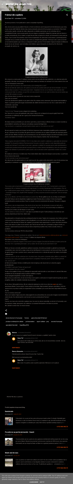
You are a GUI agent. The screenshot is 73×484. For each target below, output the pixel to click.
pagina (54, 284)
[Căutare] (70, 5)
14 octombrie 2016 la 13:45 (31, 338)
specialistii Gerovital (11, 325)
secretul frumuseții (56, 321)
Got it (42, 482)
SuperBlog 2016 (24, 325)
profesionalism (30, 321)
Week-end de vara (11, 453)
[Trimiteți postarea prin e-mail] (6, 314)
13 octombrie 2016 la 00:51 (24, 332)
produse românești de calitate (14, 321)
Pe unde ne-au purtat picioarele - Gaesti (19, 432)
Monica (14, 332)
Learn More (33, 482)
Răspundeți (16, 347)
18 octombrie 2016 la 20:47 (30, 351)
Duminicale (9, 411)
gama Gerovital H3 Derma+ (39, 318)
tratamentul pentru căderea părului (49, 235)
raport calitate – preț (43, 321)
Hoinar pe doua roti (19, 4)
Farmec (27, 318)
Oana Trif (20, 338)
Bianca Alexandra (17, 351)
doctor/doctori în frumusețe (14, 318)
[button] (67, 15)
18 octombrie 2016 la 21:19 (31, 360)
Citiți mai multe (62, 426)
